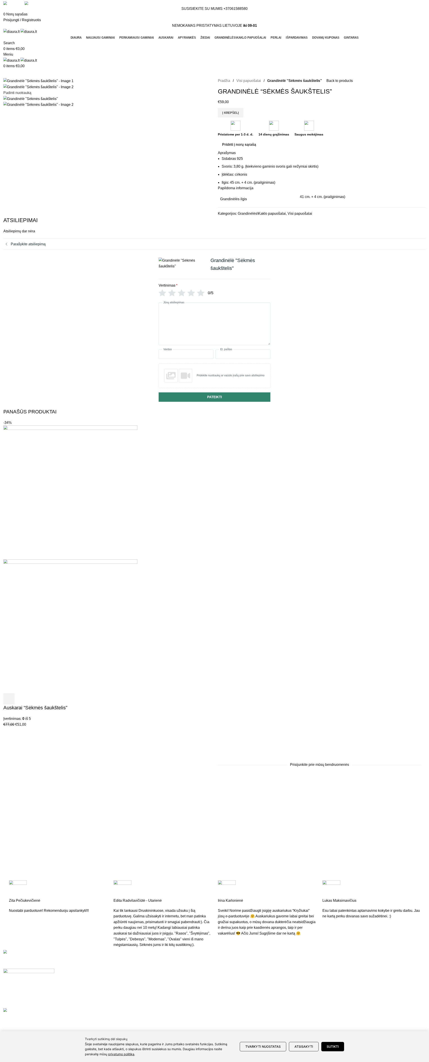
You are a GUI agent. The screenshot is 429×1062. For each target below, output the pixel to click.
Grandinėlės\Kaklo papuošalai (262, 213)
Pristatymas (298, 962)
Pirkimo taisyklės (302, 978)
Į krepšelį (230, 113)
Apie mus (368, 962)
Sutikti (333, 1046)
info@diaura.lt (143, 971)
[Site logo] (12, 31)
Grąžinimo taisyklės (304, 970)
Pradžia (224, 81)
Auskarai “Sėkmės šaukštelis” (35, 707)
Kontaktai (368, 978)
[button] (9, 698)
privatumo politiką (121, 1054)
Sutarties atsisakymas (306, 995)
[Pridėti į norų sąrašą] (33, 698)
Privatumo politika (303, 987)
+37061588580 (235, 8)
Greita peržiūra (21, 698)
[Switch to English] (11, 3)
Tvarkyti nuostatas (263, 1046)
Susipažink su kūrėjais (379, 970)
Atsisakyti (303, 1046)
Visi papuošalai (249, 81)
